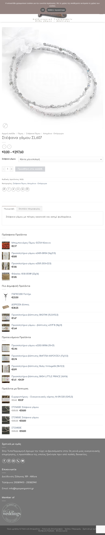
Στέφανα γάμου (9, 159)
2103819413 (19, 482)
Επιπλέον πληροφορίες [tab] (29, 209)
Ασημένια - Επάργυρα (53, 134)
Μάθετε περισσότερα (56, 10)
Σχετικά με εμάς (90, 529)
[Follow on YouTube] (23, 461)
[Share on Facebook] (9, 189)
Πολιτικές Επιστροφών (52, 529)
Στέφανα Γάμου (33, 134)
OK (43, 10)
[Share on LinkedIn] (27, 189)
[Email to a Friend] (18, 189)
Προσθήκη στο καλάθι (30, 169)
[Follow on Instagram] (9, 461)
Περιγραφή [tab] (9, 209)
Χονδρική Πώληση (46, 531)
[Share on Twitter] (13, 189)
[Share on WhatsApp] (4, 189)
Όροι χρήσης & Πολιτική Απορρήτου (23, 529)
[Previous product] (9, 147)
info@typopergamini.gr (21, 488)
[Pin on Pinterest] (23, 189)
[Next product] (4, 147)
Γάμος (20, 134)
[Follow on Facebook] (4, 461)
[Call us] (18, 461)
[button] (5, 125)
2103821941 (31, 482)
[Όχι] (101, 8)
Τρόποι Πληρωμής (73, 529)
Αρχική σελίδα (8, 134)
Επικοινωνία (61, 531)
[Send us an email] (13, 461)
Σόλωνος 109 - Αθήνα (26, 476)
